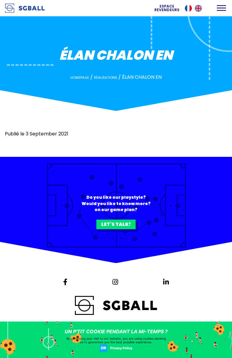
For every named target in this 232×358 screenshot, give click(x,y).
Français (188, 8)
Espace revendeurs (166, 8)
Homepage (79, 77)
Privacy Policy (121, 348)
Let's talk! (116, 224)
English (198, 8)
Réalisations (105, 77)
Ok (103, 348)
